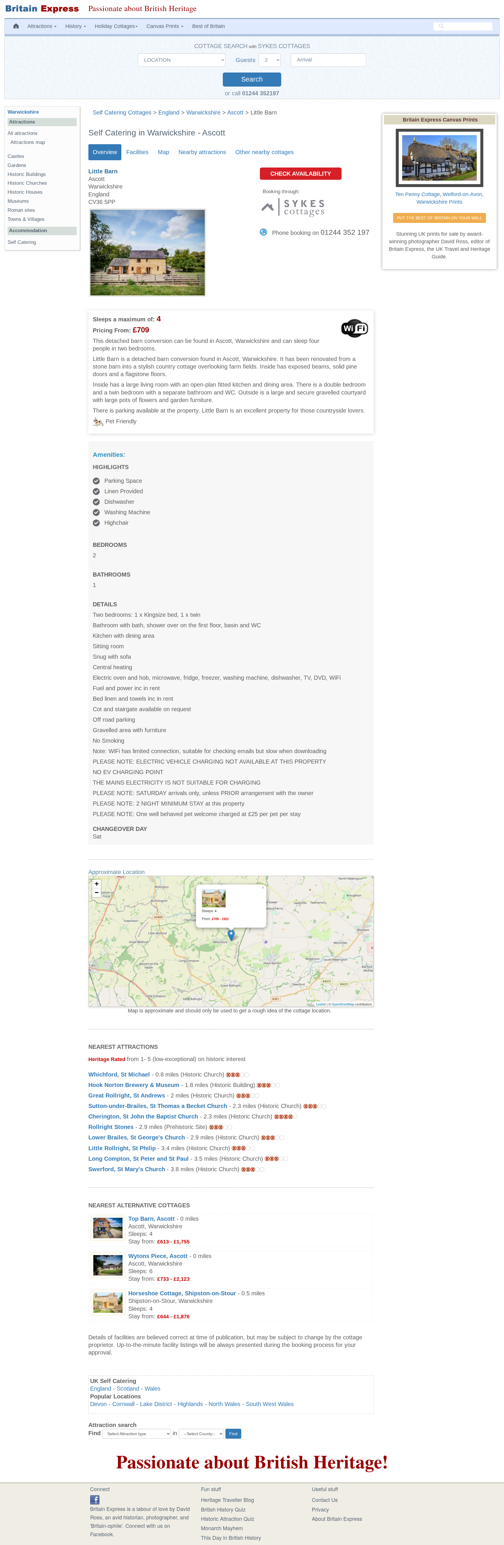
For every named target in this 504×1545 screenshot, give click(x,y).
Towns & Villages (26, 219)
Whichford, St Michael (119, 1074)
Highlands (190, 1404)
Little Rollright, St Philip (122, 1148)
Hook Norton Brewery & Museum (133, 1085)
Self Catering (22, 242)
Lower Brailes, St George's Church (136, 1137)
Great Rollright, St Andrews (126, 1095)
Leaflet (321, 1004)
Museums (18, 201)
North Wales (224, 1404)
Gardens (17, 165)
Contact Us (325, 1499)
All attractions (23, 133)
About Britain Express (337, 1518)
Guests (246, 60)
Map (163, 152)
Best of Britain (208, 26)
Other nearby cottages (264, 152)
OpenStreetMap (343, 1004)
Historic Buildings (27, 174)
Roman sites (21, 210)
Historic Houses (25, 192)
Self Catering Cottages (122, 112)
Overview (105, 152)
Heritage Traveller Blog (227, 1499)
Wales (152, 1388)
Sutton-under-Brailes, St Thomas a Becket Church (157, 1106)
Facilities (137, 152)
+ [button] (97, 883)
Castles (16, 156)
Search (252, 79)
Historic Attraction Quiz (227, 1518)
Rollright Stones (111, 1127)
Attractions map (27, 142)
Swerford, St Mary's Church (126, 1169)
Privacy (320, 1509)
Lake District (156, 1404)
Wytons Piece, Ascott (158, 1256)
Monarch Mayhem (222, 1528)
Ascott (235, 112)
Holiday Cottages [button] (115, 26)
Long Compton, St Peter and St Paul (138, 1158)
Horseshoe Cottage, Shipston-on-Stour (182, 1293)
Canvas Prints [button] (163, 26)
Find (94, 1433)
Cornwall (123, 1404)
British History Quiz (223, 1509)
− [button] (97, 892)
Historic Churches (27, 183)
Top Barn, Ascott (151, 1218)
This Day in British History (231, 1537)
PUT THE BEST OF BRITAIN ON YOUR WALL (439, 218)
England (168, 112)
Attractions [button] (40, 26)
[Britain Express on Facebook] (94, 1499)
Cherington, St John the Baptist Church (143, 1116)
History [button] (74, 26)
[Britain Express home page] (42, 9)
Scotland (128, 1388)
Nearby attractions (202, 152)
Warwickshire (203, 112)
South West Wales (270, 1404)
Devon (98, 1404)
